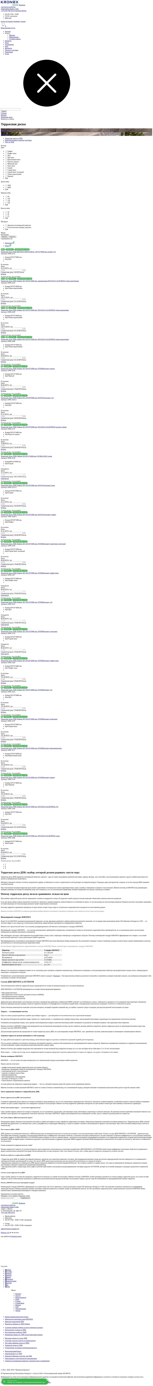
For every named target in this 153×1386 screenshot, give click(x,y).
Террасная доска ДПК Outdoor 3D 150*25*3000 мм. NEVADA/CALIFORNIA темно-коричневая (35, 339)
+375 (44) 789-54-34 (8, 11)
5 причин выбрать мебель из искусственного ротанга (24, 1327)
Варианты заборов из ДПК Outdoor (17, 1324)
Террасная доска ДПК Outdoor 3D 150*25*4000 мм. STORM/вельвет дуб (26, 690)
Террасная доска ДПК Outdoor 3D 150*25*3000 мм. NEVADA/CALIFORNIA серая (30, 836)
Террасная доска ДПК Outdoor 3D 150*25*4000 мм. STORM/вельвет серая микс (29, 719)
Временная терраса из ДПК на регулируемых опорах (24, 1335)
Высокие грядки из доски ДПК (16, 1338)
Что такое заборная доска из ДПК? (17, 1343)
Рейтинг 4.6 (5, 1233)
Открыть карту (16, 1236)
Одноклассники (10, 1281)
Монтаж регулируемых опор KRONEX (19, 1319)
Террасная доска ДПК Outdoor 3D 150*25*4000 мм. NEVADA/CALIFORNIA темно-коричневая (35, 310)
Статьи (17, 1301)
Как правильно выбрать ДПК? (16, 1332)
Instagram (8, 1275)
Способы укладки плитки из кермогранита (20, 1341)
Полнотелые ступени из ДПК (15, 1330)
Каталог (18, 1294)
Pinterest (8, 1277)
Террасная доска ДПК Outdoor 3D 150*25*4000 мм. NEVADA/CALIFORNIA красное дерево (34, 427)
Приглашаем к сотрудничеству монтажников (21, 1358)
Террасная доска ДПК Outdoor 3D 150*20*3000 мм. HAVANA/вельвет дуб (27, 398)
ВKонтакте (9, 1279)
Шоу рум (8, 18)
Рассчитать (5, 131)
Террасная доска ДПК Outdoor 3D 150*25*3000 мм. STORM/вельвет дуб (26, 602)
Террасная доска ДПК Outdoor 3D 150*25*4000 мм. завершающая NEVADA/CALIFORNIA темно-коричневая (40, 281)
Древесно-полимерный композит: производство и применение (27, 1361)
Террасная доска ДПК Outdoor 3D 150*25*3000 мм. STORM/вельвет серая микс (29, 631)
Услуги (17, 1296)
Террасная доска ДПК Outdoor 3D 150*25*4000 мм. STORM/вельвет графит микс (30, 661)
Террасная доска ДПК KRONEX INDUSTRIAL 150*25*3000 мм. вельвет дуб (28, 252)
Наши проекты (20, 1297)
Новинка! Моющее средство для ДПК (18, 1356)
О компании (19, 1303)
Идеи (17, 1299)
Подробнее (5, 135)
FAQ (17, 1307)
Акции (17, 1310)
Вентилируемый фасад (13, 1351)
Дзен (6, 1285)
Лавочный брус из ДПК (13, 1354)
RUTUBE (8, 1272)
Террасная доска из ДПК (13, 138)
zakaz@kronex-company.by (10, 1229)
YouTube (8, 1270)
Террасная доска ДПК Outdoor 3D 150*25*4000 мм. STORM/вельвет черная (28, 777)
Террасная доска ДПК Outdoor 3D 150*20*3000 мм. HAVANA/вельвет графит (28, 515)
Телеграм (8, 1283)
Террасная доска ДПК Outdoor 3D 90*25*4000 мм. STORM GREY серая (26, 456)
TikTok (7, 1287)
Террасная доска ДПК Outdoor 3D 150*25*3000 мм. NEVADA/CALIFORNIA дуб (29, 807)
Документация (20, 1309)
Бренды (18, 1305)
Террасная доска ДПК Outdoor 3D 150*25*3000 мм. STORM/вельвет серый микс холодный (33, 544)
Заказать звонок (20, 11)
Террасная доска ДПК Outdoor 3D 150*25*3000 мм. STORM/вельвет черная (28, 368)
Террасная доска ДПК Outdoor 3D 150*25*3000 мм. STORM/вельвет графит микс (30, 573)
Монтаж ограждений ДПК (14, 1321)
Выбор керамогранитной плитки (16, 1317)
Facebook (8, 1273)
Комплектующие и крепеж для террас (18, 140)
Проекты (56, 976)
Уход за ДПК (9, 142)
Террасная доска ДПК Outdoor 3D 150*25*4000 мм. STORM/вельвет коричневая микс (31, 748)
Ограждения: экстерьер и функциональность (21, 1348)
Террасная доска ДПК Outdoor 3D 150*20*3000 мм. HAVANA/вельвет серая (28, 485)
